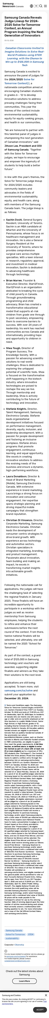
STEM (30, 934)
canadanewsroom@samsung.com (17, 961)
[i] (28, 83)
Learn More (24, 981)
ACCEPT (40, 1010)
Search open (41, 6)
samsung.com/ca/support (16, 956)
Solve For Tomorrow (15, 934)
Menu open (45, 6)
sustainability (12, 938)
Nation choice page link (32, 6)
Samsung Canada (14, 930)
